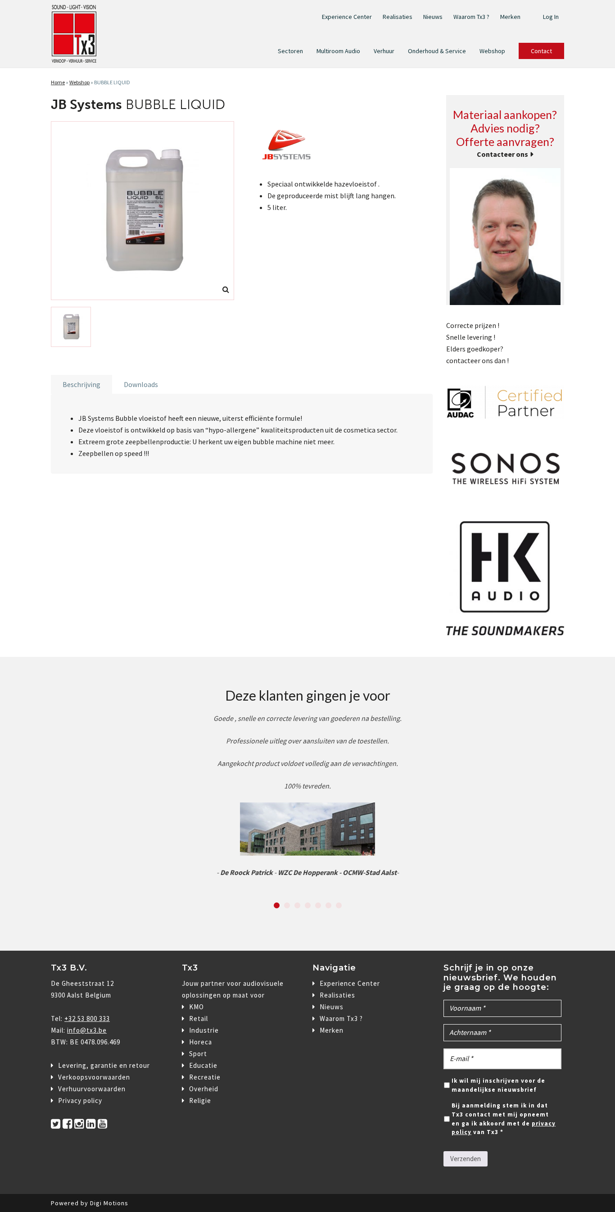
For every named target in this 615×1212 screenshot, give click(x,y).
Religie (200, 1100)
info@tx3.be (87, 1030)
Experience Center (347, 17)
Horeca (200, 1042)
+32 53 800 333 (87, 1018)
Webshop (492, 51)
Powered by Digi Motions (89, 1203)
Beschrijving (81, 384)
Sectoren (290, 51)
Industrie (204, 1030)
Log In (551, 17)
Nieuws (433, 17)
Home (58, 82)
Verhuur (384, 51)
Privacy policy (80, 1100)
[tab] (81, 384)
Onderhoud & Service (437, 51)
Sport (198, 1053)
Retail (198, 1018)
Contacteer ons (502, 154)
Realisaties (397, 17)
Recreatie (205, 1077)
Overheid (203, 1088)
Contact (541, 51)
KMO (196, 1006)
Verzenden (465, 1158)
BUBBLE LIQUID (112, 82)
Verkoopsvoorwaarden (94, 1077)
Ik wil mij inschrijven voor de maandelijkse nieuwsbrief (498, 1085)
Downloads (141, 384)
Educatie (203, 1065)
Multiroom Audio (338, 51)
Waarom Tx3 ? (471, 17)
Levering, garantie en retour (104, 1065)
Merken (510, 17)
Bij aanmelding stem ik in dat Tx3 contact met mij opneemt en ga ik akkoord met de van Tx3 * (504, 1119)
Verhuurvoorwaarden (92, 1088)
